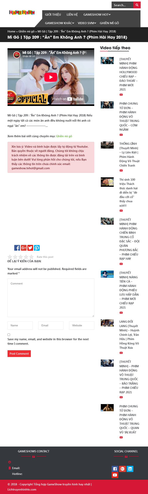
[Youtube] (115, 475)
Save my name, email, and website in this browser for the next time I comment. (48, 341)
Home (11, 31)
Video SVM (86, 23)
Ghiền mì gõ (109, 23)
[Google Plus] (122, 469)
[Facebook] (115, 469)
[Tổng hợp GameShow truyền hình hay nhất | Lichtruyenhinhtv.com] (22, 12)
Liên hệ (72, 14)
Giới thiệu (53, 14)
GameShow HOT (95, 14)
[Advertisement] (51, 210)
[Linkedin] (130, 469)
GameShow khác (58, 23)
